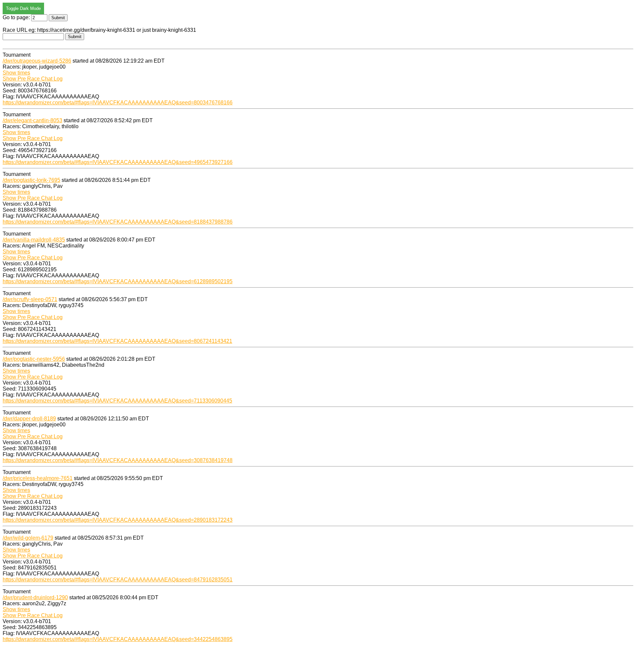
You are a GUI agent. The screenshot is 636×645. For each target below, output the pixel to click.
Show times (16, 73)
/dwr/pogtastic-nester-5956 (34, 359)
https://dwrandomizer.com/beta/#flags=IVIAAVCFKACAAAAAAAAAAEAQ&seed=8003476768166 (118, 102)
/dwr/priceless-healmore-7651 (38, 478)
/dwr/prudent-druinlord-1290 (35, 597)
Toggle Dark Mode (23, 8)
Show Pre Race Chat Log (33, 78)
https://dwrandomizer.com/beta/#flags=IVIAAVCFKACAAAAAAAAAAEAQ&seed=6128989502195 (118, 281)
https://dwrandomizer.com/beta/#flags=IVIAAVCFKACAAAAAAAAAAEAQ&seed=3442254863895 (118, 639)
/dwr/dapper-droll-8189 (29, 418)
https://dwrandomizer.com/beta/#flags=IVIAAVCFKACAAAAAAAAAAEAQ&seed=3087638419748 (118, 460)
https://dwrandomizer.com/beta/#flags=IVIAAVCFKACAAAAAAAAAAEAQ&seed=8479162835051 (118, 579)
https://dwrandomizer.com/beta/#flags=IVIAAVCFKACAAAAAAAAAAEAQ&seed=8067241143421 (117, 341)
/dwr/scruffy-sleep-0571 (30, 299)
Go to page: (17, 17)
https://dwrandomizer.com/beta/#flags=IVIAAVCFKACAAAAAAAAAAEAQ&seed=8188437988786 (118, 222)
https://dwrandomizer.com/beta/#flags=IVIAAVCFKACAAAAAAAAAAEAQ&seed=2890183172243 (118, 520)
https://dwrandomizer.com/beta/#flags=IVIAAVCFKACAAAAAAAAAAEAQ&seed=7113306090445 (117, 400)
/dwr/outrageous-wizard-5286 (37, 61)
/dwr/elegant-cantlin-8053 (32, 120)
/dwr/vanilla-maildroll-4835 (34, 239)
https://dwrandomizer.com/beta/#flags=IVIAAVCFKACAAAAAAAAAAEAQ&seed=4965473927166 (118, 162)
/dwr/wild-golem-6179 (28, 538)
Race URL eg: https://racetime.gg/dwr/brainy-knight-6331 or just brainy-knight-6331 (99, 30)
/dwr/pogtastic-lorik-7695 (31, 180)
